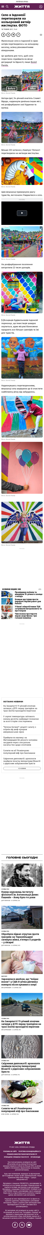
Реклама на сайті (10, 1151)
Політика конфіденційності (30, 1151)
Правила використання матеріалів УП (22, 1154)
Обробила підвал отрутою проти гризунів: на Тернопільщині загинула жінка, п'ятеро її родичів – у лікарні (21, 938)
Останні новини (13, 701)
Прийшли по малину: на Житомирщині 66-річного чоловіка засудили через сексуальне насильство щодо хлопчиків (20, 741)
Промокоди (35, 1157)
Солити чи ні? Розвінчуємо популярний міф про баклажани (19, 751)
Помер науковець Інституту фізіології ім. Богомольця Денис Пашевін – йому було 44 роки (20, 894)
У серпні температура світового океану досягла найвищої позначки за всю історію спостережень (21, 719)
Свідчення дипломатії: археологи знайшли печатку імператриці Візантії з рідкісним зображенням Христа (21, 761)
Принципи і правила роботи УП (16, 1157)
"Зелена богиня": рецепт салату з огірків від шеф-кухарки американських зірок (19, 729)
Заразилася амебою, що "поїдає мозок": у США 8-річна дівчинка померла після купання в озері (19, 982)
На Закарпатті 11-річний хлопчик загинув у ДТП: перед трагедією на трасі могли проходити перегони (20, 708)
